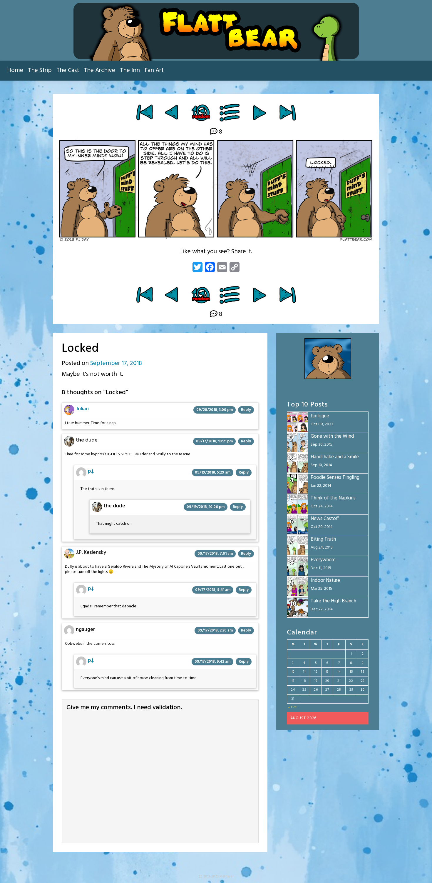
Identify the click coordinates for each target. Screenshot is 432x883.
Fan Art (154, 70)
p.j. (91, 471)
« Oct (292, 707)
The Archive (99, 70)
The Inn (130, 70)
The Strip (40, 70)
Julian (82, 409)
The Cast (67, 70)
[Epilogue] (288, 112)
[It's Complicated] (259, 112)
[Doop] (172, 112)
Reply (246, 410)
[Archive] (230, 112)
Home (15, 70)
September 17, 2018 (116, 363)
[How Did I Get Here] (144, 112)
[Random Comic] (201, 112)
